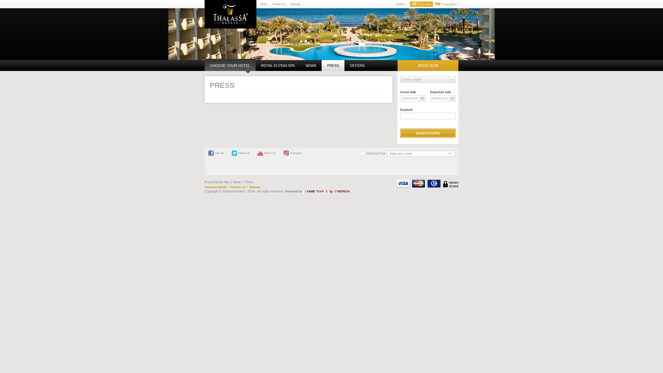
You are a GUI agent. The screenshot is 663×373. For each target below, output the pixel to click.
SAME (315, 191)
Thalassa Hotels (215, 187)
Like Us (219, 153)
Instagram (296, 153)
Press (333, 65)
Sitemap (295, 4)
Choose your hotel (230, 65)
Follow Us (244, 153)
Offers (357, 65)
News (311, 65)
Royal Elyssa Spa (278, 65)
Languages (449, 4)
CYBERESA (342, 191)
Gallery (401, 4)
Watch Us (270, 153)
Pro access (424, 4)
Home (263, 4)
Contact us (278, 4)
